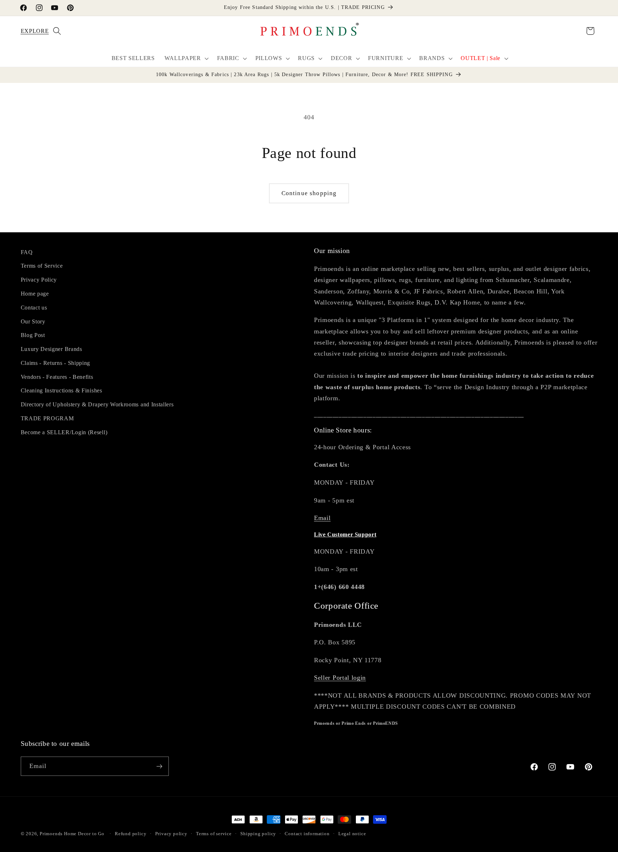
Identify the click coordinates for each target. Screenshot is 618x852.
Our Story (33, 321)
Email (322, 517)
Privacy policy (171, 833)
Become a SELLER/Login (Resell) (64, 432)
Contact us (34, 307)
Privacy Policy (39, 280)
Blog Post (33, 335)
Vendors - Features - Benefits (57, 377)
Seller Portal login (340, 677)
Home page (35, 294)
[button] (30, 31)
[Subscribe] (159, 766)
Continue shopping (309, 193)
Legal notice (352, 833)
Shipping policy (258, 833)
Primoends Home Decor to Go (72, 833)
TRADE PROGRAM (47, 418)
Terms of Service (42, 266)
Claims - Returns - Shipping (55, 363)
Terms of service (214, 833)
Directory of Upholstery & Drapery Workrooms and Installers (97, 404)
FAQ (27, 252)
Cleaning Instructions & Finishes (61, 390)
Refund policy (130, 833)
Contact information (307, 833)
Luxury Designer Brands (51, 349)
